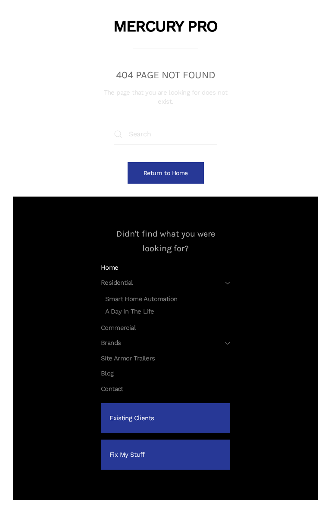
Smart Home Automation (141, 299)
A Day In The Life (129, 311)
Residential (117, 282)
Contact (112, 389)
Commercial (118, 328)
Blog (107, 373)
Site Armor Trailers (128, 358)
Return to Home (166, 172)
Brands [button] (111, 343)
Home (110, 267)
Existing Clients (131, 418)
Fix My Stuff (127, 455)
